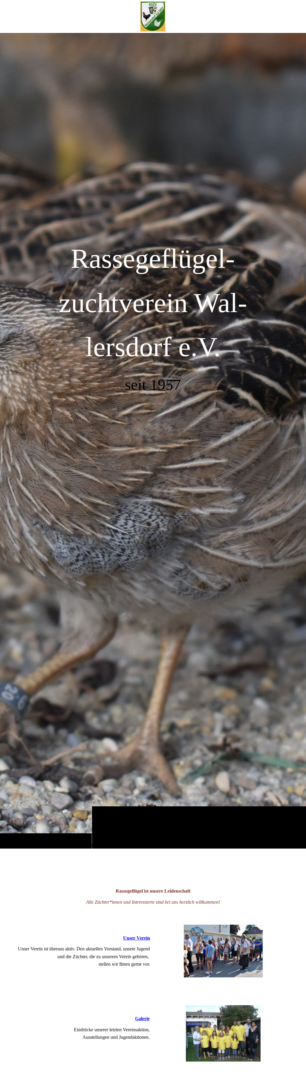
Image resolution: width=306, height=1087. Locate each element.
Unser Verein (136, 938)
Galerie (142, 1018)
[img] (153, 440)
